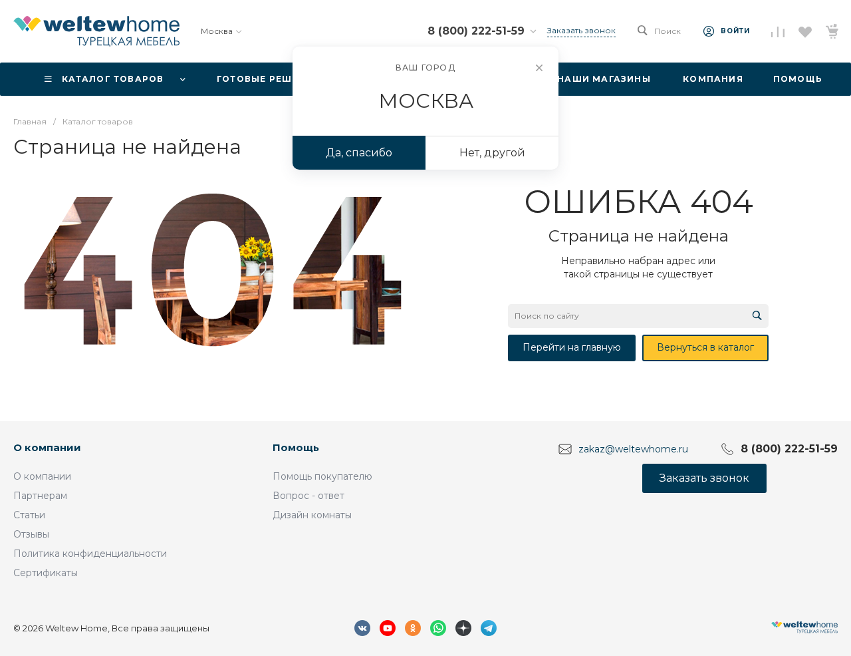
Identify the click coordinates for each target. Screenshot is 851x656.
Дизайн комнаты (312, 515)
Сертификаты (45, 573)
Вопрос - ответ (308, 496)
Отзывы (31, 534)
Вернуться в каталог (705, 347)
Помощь (296, 447)
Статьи (29, 515)
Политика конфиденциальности (90, 554)
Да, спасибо (359, 152)
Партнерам (40, 496)
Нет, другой (492, 152)
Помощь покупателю (322, 476)
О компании (47, 447)
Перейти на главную (572, 347)
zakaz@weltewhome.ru (633, 449)
